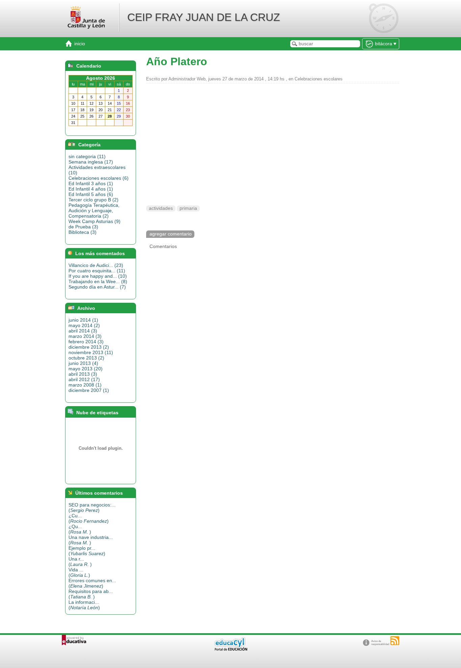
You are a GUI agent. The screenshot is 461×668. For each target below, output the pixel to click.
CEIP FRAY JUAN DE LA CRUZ (203, 17)
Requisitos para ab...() (91, 594)
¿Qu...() (80, 529)
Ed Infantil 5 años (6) (91, 194)
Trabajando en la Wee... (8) (98, 281)
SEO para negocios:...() (92, 507)
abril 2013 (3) (83, 374)
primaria (188, 208)
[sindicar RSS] (394, 640)
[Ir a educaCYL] (230, 649)
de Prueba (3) (83, 226)
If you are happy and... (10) (98, 276)
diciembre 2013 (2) (89, 347)
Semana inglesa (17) (91, 162)
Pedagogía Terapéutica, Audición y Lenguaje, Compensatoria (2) (94, 210)
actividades (161, 208)
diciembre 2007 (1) (89, 390)
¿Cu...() (89, 518)
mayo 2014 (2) (84, 325)
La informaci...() (84, 604)
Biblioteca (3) (83, 232)
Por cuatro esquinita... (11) (97, 270)
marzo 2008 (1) (85, 385)
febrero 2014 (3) (86, 341)
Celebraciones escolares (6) (99, 178)
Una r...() (80, 561)
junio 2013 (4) (83, 363)
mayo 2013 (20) (86, 368)
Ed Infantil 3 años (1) (91, 183)
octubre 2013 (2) (86, 358)
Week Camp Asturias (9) (94, 221)
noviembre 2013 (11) (91, 352)
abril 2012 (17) (84, 379)
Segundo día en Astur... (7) (97, 287)
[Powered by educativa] (74, 640)
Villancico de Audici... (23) (96, 265)
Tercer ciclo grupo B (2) (93, 199)
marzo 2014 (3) (85, 336)
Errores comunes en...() (92, 583)
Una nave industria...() (91, 540)
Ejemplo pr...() (87, 550)
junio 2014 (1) (83, 320)
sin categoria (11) (87, 156)
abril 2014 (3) (83, 330)
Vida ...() (79, 572)
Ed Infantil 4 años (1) (91, 189)
